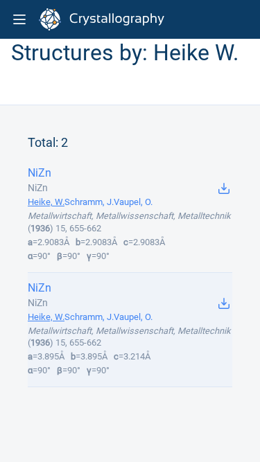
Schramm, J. (89, 202)
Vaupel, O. (133, 202)
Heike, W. (46, 202)
